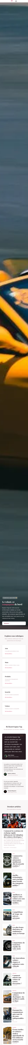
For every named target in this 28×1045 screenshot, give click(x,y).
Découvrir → (7, 623)
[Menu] (16, 1)
